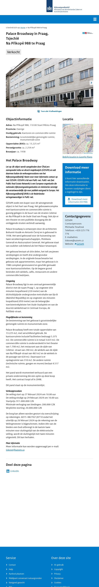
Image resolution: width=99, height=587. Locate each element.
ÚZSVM (80, 243)
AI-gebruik (59, 564)
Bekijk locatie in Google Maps (77, 156)
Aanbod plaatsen (16, 573)
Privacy (57, 573)
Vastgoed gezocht (17, 582)
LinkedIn (14, 471)
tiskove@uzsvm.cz (15, 449)
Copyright (58, 569)
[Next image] (91, 83)
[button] (49, 111)
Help (11, 569)
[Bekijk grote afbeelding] (49, 82)
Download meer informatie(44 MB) (78, 200)
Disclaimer (59, 578)
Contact (12, 564)
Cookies (57, 582)
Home (23, 27)
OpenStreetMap (88, 153)
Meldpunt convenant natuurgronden (25, 578)
